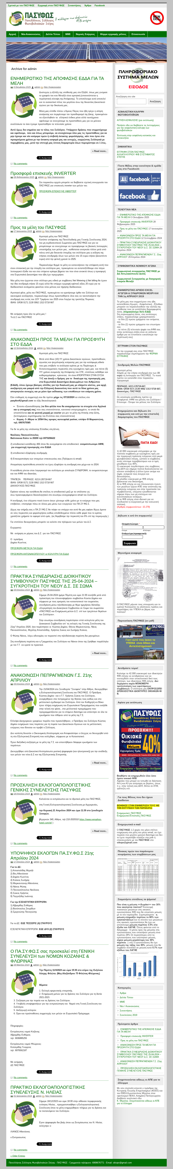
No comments (20, 163)
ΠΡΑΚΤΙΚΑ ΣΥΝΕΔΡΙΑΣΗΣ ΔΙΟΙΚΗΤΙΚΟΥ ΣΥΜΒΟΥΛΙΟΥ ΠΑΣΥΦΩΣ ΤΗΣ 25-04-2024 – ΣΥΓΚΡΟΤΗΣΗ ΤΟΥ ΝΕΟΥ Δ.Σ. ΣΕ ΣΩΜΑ (53, 581)
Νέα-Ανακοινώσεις (31, 34)
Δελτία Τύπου (53, 34)
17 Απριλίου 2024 (22, 862)
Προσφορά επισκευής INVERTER (43, 173)
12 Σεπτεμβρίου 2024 (23, 348)
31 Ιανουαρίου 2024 (23, 1096)
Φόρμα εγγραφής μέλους (113, 34)
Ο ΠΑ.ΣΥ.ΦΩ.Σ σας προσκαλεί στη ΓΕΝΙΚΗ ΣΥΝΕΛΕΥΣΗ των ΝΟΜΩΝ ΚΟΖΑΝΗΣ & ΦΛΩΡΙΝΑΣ (52, 956)
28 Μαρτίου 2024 (22, 965)
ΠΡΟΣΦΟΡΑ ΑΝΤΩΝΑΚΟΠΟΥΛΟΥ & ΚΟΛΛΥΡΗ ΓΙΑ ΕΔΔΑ (39, 554)
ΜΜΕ (68, 34)
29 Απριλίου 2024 (22, 590)
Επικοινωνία (138, 34)
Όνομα (124, 530)
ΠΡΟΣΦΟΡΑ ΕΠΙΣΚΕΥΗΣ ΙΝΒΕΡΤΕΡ (57, 191)
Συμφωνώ (130, 543)
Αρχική (12, 34)
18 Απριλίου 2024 (22, 794)
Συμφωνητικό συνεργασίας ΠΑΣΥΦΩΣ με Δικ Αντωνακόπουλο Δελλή (138, 272)
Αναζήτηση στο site (125, 96)
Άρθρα (123, 993)
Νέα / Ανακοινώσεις (52, 87)
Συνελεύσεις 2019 (128, 1015)
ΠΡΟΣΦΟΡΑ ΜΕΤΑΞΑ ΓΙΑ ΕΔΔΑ (26, 548)
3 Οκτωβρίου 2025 (22, 87)
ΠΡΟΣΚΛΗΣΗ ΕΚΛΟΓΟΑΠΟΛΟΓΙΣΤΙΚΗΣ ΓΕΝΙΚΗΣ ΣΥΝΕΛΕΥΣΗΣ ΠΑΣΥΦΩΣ (50, 787)
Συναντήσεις (126, 1010)
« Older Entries (17, 1156)
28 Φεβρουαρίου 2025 (24, 177)
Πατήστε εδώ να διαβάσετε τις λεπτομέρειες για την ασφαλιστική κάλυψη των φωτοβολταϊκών (138, 128)
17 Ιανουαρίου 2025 (23, 231)
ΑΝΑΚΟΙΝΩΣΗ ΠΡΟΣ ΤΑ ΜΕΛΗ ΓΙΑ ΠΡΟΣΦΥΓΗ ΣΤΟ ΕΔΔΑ (136, 236)
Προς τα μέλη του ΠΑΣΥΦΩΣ (38, 227)
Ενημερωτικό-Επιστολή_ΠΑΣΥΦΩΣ (134, 815)
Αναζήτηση (155, 101)
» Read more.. (99, 151)
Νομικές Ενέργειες (85, 34)
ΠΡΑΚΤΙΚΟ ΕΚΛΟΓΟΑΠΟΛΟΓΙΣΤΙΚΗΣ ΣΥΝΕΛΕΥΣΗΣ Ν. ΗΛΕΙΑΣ (47, 1090)
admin (37, 87)
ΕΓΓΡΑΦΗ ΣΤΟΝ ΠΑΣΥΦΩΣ (131, 152)
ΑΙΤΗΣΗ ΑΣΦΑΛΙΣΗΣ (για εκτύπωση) (135, 120)
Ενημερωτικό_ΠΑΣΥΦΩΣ (129, 813)
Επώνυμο (147, 530)
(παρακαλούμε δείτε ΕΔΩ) (137, 311)
